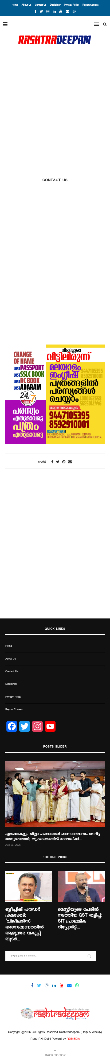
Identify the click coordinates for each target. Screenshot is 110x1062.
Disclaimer (55, 5)
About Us (26, 5)
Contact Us (40, 5)
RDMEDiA (73, 1039)
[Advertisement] (55, 106)
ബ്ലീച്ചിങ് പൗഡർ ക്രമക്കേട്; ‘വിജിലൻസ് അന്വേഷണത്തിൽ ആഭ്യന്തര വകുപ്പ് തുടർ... (24, 924)
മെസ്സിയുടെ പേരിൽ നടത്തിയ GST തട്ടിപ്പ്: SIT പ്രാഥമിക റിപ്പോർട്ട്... (80, 918)
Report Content (90, 5)
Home (15, 5)
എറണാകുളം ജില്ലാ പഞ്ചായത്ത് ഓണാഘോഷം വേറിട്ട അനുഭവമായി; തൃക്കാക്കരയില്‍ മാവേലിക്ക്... (52, 837)
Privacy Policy (71, 5)
